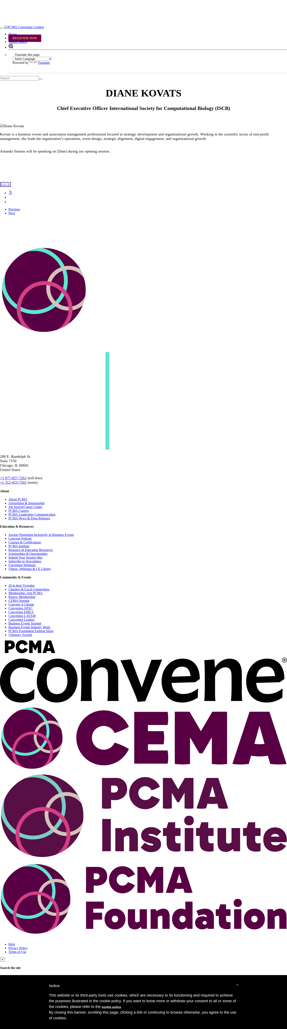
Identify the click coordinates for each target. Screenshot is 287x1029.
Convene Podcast (20, 538)
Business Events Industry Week (29, 627)
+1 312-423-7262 (13, 482)
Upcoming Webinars (22, 565)
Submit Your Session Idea (25, 557)
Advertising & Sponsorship (26, 503)
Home (12, 34)
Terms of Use (17, 952)
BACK (5, 184)
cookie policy (111, 1007)
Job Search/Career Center (25, 507)
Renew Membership (21, 597)
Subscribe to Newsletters (24, 561)
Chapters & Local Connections (28, 589)
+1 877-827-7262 (13, 478)
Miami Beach (17, 42)
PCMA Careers (18, 510)
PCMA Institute (18, 546)
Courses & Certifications (24, 542)
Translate (44, 62)
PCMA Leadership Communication (31, 514)
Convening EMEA (21, 612)
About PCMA (17, 499)
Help (11, 944)
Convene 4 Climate (21, 604)
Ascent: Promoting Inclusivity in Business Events (41, 535)
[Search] (40, 79)
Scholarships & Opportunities (27, 553)
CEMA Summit (18, 600)
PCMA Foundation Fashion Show (31, 631)
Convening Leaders (21, 619)
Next (11, 213)
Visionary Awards (20, 635)
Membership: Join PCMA (25, 593)
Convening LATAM (22, 616)
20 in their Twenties (21, 585)
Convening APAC (20, 608)
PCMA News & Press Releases (29, 518)
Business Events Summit (24, 623)
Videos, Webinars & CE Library (29, 569)
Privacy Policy (18, 948)
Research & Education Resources (30, 550)
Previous (14, 209)
